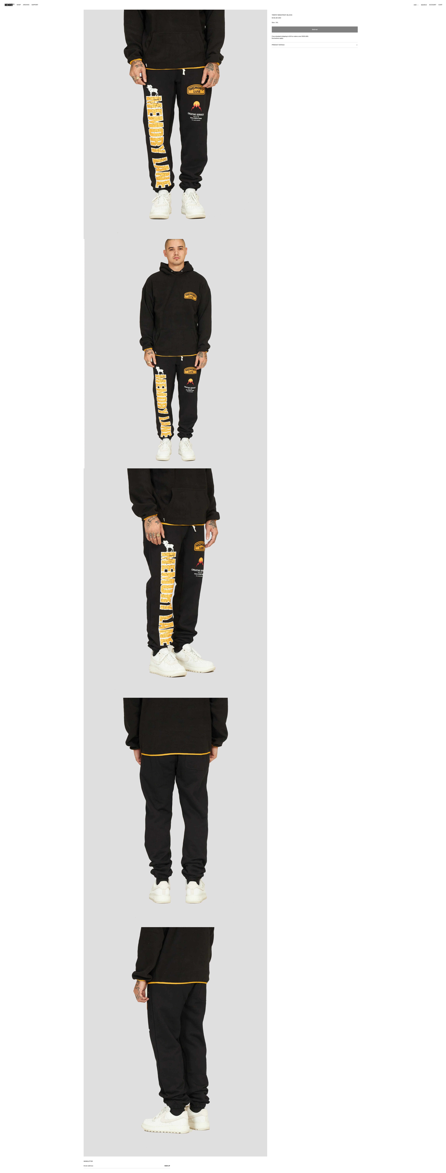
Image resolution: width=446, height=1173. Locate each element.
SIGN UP (167, 1166)
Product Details (278, 45)
